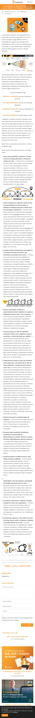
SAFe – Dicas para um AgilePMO (17, 636)
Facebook (7, 566)
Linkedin (21, 566)
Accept (4, 715)
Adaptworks (23, 11)
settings (15, 712)
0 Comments (7, 13)
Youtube (27, 566)
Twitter (14, 566)
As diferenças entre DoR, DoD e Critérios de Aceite (17, 672)
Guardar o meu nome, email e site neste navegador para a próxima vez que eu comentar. (17, 619)
